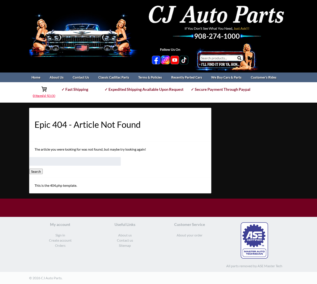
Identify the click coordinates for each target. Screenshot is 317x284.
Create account (60, 240)
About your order (189, 235)
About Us (57, 77)
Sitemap (125, 245)
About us (125, 235)
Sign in (60, 235)
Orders (60, 245)
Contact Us (81, 77)
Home (35, 77)
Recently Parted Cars (186, 77)
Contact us (125, 240)
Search (36, 171)
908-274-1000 (217, 36)
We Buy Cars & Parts (226, 77)
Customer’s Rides (263, 77)
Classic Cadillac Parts (113, 77)
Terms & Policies (150, 77)
